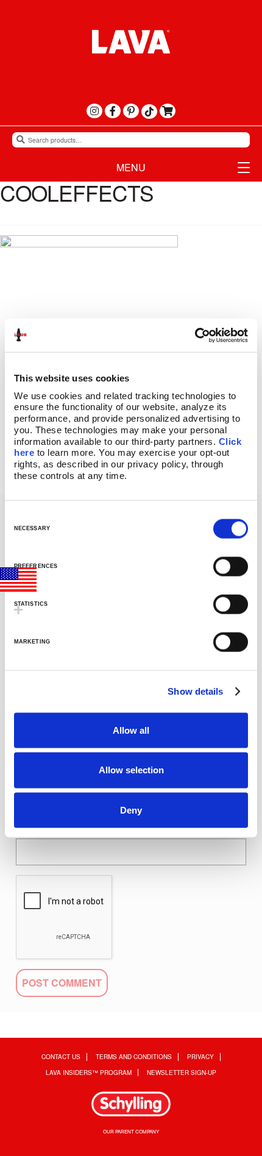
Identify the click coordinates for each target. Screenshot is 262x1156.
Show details (195, 691)
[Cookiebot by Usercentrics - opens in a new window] (194, 335)
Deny (131, 810)
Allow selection (131, 770)
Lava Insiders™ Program (89, 1073)
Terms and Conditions (134, 1057)
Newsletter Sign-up (181, 1073)
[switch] (230, 566)
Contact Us (60, 1057)
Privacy (200, 1057)
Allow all (131, 730)
